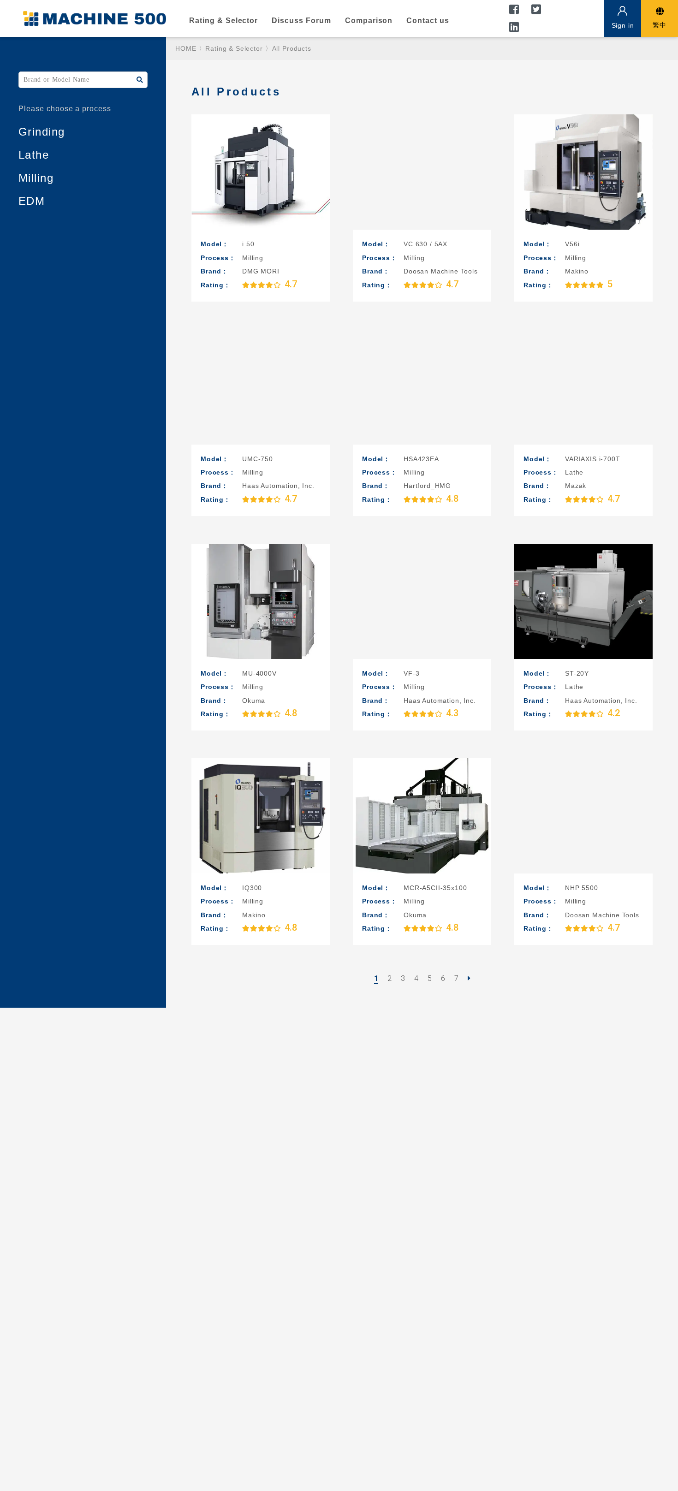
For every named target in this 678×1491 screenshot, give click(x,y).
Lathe (33, 155)
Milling (36, 178)
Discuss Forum (301, 20)
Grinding (41, 131)
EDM (31, 201)
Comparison (369, 20)
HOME (185, 48)
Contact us (427, 20)
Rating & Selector (223, 20)
